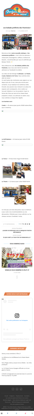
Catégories (12, 396)
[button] (17, 276)
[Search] (32, 413)
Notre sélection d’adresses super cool (22, 400)
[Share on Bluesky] (29, 224)
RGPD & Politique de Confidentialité (20, 402)
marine (13, 31)
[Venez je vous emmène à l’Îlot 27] (17, 257)
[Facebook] (7, 413)
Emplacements (19, 396)
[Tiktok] (25, 413)
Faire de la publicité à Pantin (17, 404)
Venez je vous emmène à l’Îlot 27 (17, 270)
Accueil (6, 396)
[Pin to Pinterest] (25, 224)
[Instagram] (16, 413)
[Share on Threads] (27, 224)
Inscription (26, 396)
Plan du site (8, 402)
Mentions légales (7, 400)
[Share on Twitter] (23, 224)
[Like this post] (20, 224)
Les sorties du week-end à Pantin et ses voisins (17, 398)
